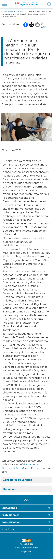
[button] (4, 4)
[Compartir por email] (37, 24)
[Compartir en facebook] (25, 24)
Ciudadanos (9, 508)
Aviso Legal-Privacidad (26, 547)
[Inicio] (27, 4)
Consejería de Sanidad (17, 479)
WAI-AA (26, 540)
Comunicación (10, 522)
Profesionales (10, 515)
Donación (9, 489)
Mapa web (26, 551)
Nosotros (7, 529)
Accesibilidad (26, 544)
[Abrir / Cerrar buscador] (48, 4)
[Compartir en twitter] (31, 24)
